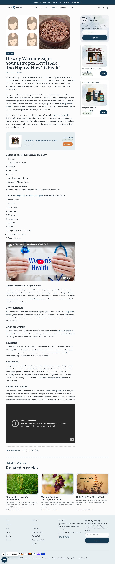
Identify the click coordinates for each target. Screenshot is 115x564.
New (46, 8)
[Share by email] (37, 450)
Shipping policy (71, 558)
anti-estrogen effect (55, 391)
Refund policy (36, 558)
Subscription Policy (38, 540)
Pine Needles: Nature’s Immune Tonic (17, 498)
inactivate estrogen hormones (52, 378)
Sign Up (95, 37)
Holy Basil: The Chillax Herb (90, 497)
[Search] (99, 8)
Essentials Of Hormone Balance (40, 140)
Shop (103, 73)
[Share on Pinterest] (32, 450)
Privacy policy (46, 558)
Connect (62, 8)
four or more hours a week (55, 353)
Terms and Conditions (58, 558)
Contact (34, 524)
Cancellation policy (82, 558)
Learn (53, 8)
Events (71, 8)
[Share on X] (28, 450)
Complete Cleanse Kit (89, 108)
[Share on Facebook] (23, 450)
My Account (36, 528)
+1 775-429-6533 (64, 532)
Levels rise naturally (60, 115)
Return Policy (36, 536)
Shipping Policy (37, 532)
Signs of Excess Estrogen (30, 195)
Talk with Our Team (64, 536)
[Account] (103, 8)
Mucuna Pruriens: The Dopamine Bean (51, 498)
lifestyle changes (36, 299)
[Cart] (107, 8)
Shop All (37, 8)
